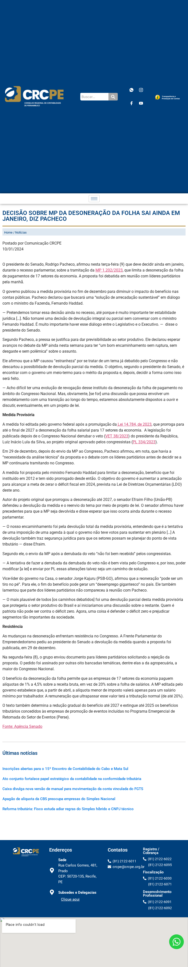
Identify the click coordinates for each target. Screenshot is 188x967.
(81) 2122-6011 (124, 861)
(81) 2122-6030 (160, 878)
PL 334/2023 (144, 442)
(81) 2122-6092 (160, 908)
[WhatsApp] (131, 90)
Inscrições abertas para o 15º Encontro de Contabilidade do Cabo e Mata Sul (65, 769)
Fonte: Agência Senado (22, 726)
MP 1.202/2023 (109, 270)
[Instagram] (141, 90)
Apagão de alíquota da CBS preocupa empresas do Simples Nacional (58, 799)
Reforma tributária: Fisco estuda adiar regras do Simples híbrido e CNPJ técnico (68, 809)
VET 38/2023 (116, 436)
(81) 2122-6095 (160, 865)
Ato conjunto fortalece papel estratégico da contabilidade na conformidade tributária (71, 779)
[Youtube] (141, 103)
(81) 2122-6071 (160, 884)
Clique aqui (70, 899)
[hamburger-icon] (94, 198)
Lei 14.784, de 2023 (134, 424)
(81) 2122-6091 (160, 902)
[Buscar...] (113, 96)
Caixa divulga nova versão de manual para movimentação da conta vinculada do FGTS (72, 789)
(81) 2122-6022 (160, 859)
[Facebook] (131, 103)
